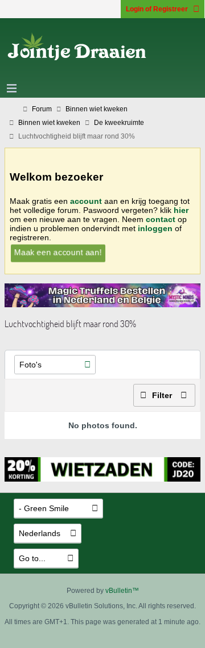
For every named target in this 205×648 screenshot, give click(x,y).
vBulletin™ (122, 591)
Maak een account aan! (57, 252)
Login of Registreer (157, 9)
